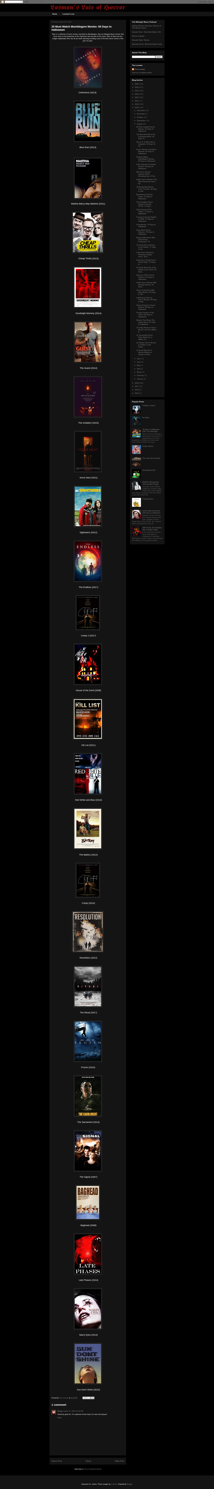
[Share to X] (88, 1398)
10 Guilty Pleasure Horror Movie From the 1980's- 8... (146, 330)
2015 (137, 393)
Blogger (129, 1484)
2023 (137, 94)
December (141, 110)
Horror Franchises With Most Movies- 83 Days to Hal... (146, 292)
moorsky (114, 1484)
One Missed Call (148, 470)
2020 (137, 104)
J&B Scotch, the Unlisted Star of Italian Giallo (151, 529)
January (140, 379)
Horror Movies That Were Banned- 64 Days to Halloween (146, 151)
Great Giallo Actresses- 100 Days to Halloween (151, 512)
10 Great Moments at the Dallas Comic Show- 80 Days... (146, 270)
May (139, 365)
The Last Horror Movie (151, 458)
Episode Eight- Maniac (141, 40)
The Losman (139, 69)
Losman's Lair (68, 14)
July (138, 359)
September (141, 121)
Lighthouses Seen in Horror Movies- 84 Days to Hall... (146, 300)
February (141, 375)
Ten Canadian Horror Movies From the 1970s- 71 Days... (144, 204)
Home (54, 14)
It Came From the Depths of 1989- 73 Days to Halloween (146, 219)
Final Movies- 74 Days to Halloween (146, 226)
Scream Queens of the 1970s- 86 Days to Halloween (145, 315)
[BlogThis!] (86, 1398)
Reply (59, 1418)
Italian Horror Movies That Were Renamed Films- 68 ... (146, 181)
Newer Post (57, 1461)
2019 (137, 107)
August (140, 124)
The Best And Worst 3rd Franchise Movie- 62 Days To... (145, 136)
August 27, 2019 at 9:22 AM (73, 1411)
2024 (137, 91)
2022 (137, 97)
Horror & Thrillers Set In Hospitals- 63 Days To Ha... (145, 144)
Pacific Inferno (147, 446)
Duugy (59, 1411)
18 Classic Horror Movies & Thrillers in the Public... (146, 345)
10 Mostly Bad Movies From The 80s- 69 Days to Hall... (146, 189)
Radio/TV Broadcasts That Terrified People (150, 483)
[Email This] (83, 1398)
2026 (137, 84)
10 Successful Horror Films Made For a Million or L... (144, 337)
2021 (137, 101)
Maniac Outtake (138, 36)
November (141, 114)
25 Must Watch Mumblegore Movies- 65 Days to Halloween (145, 159)
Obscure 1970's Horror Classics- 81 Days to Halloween (145, 277)
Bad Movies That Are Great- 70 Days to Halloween (144, 196)
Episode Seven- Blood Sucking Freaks (147, 44)
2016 (137, 390)
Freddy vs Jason (148, 405)
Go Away (145, 417)
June (139, 362)
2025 (137, 87)
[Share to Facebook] (91, 1398)
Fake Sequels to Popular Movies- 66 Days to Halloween (146, 166)
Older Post (119, 1461)
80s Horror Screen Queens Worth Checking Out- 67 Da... (146, 174)
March (139, 372)
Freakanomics (147, 499)
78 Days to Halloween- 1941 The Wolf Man (151, 430)
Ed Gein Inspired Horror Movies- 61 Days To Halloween (145, 129)
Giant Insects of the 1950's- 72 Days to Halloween (144, 212)
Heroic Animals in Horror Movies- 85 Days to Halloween (145, 307)
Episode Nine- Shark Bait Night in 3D (146, 32)
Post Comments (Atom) (92, 1469)
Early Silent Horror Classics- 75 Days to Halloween (145, 232)
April (139, 369)
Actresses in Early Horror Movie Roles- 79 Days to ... (146, 262)
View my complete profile (142, 73)
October (140, 117)
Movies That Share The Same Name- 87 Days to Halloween (146, 322)
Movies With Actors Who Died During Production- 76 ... (145, 240)
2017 (137, 386)
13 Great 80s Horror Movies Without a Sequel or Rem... (144, 352)
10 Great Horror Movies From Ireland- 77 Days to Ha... (146, 247)
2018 (137, 383)
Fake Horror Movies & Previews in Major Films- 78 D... (145, 254)
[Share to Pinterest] (93, 1398)
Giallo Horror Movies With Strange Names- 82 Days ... (146, 285)
